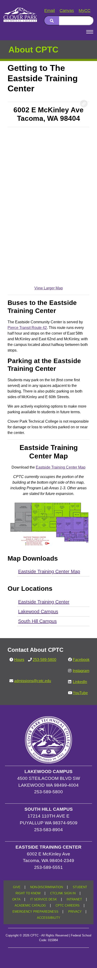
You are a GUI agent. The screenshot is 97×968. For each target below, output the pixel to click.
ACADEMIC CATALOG (30, 905)
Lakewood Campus (38, 611)
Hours (19, 660)
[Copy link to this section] (84, 103)
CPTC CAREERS (68, 905)
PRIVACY (75, 911)
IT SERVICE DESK (43, 899)
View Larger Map (48, 288)
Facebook (81, 660)
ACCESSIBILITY (48, 917)
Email (49, 10)
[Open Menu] (89, 32)
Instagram (81, 671)
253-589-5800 (44, 660)
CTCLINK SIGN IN (63, 893)
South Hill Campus (37, 621)
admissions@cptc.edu (32, 681)
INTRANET (74, 899)
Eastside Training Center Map (60, 467)
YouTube (80, 693)
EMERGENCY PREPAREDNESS (35, 911)
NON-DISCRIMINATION (46, 887)
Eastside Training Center (43, 601)
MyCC (84, 10)
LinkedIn (80, 682)
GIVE (16, 887)
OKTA (16, 899)
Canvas (67, 10)
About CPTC (33, 49)
